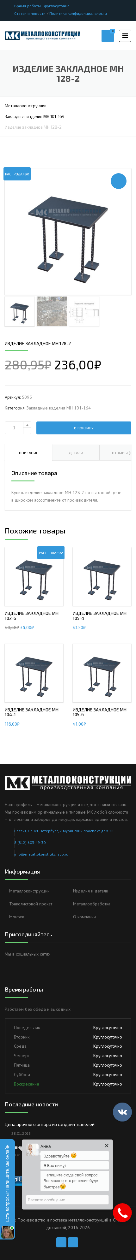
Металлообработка (91, 904)
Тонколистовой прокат (30, 904)
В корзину (84, 428)
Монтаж (16, 917)
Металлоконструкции (25, 105)
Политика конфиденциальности (78, 13)
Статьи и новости (30, 13)
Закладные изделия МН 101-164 (35, 116)
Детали (76, 452)
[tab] (28, 452)
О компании (84, 917)
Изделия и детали (90, 891)
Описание (28, 452)
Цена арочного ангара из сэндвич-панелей (50, 1124)
